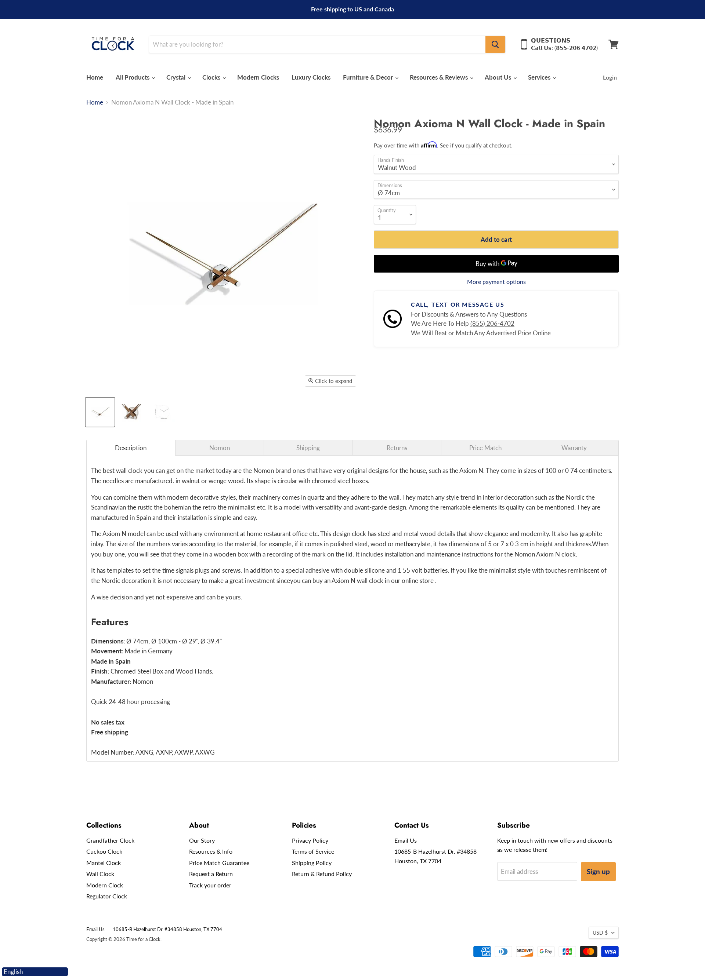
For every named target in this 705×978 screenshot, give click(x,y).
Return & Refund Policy (322, 873)
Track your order (210, 885)
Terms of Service (313, 851)
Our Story (202, 840)
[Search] (495, 44)
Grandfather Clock (110, 840)
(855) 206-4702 (492, 323)
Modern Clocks (258, 77)
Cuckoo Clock (104, 851)
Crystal (176, 77)
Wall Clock (100, 873)
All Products (133, 77)
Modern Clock (104, 885)
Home (94, 77)
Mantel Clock (103, 862)
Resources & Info (210, 851)
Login (610, 77)
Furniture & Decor (368, 77)
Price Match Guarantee (219, 862)
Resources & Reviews (439, 77)
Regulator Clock (106, 896)
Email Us (405, 840)
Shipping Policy (312, 862)
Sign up (598, 871)
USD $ (600, 933)
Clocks (212, 77)
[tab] (131, 448)
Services (540, 77)
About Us (499, 77)
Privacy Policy (310, 840)
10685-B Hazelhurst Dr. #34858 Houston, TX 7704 (167, 929)
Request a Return (211, 873)
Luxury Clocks (311, 77)
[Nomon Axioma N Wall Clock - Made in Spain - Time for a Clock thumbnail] (100, 412)
